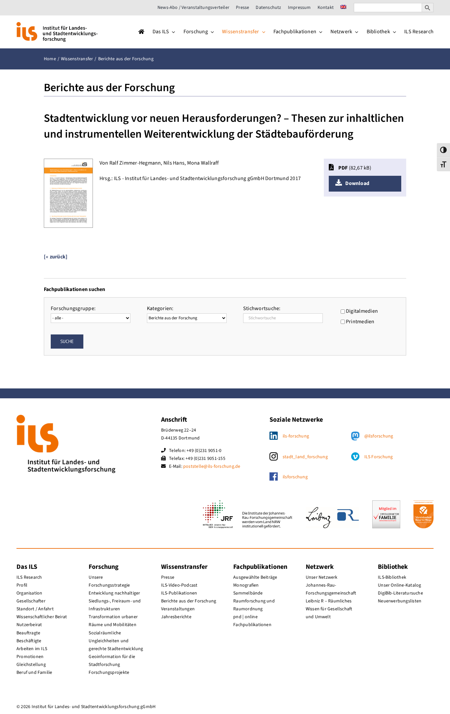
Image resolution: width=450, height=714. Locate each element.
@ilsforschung (378, 436)
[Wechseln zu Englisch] (343, 7)
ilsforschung (295, 477)
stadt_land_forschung (305, 457)
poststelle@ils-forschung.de (211, 466)
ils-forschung (296, 436)
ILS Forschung (378, 457)
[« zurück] (56, 256)
